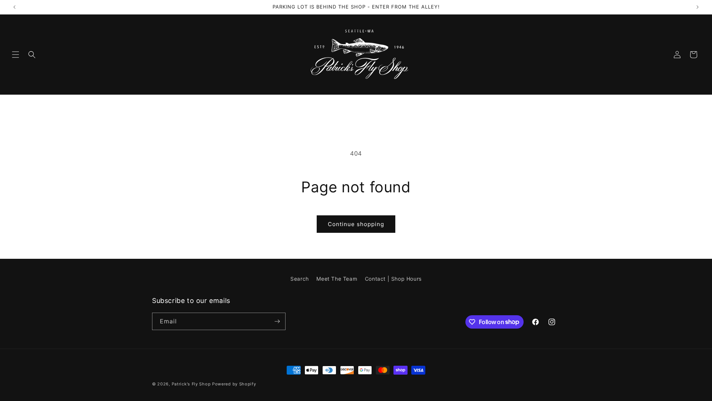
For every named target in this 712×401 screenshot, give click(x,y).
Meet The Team (336, 279)
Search (299, 279)
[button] (15, 54)
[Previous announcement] (14, 7)
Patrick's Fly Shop (191, 384)
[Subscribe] (277, 321)
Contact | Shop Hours (393, 279)
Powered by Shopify (234, 384)
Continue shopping (356, 224)
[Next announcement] (697, 7)
